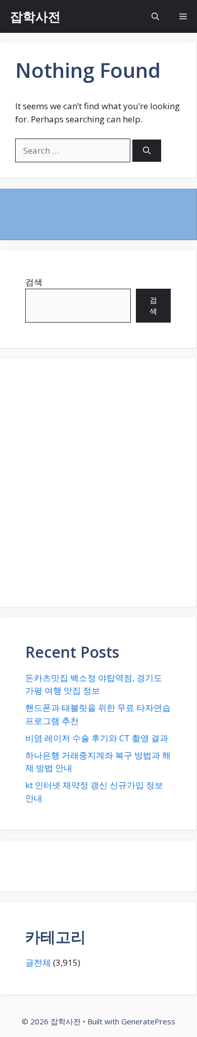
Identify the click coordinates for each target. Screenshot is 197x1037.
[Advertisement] (98, 482)
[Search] (146, 151)
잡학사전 (35, 16)
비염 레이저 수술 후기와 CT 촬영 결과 (96, 738)
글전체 (38, 962)
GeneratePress (148, 1021)
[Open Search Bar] (155, 16)
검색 (33, 282)
